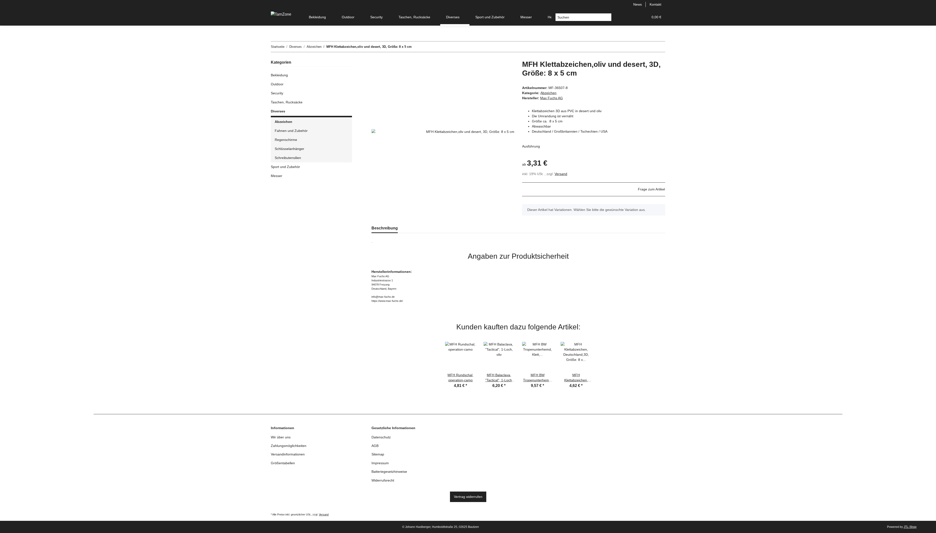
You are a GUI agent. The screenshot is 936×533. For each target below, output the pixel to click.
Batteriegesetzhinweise (389, 472)
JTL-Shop (910, 527)
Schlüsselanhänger (289, 149)
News (637, 4)
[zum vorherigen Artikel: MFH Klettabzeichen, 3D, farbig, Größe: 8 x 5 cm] (660, 46)
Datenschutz (381, 437)
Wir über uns (281, 437)
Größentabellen (283, 463)
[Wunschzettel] (633, 17)
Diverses (278, 111)
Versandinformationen (288, 454)
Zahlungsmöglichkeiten (288, 446)
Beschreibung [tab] (384, 228)
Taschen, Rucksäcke (286, 102)
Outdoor (277, 84)
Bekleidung (279, 75)
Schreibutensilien (288, 158)
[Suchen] (608, 17)
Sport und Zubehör (285, 167)
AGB (375, 446)
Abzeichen (548, 93)
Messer (276, 176)
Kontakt (655, 4)
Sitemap (377, 454)
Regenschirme (286, 140)
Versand (561, 174)
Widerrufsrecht (382, 480)
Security (277, 93)
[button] (621, 17)
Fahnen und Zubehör (291, 131)
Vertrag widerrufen (468, 497)
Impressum (380, 463)
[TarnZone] (281, 14)
